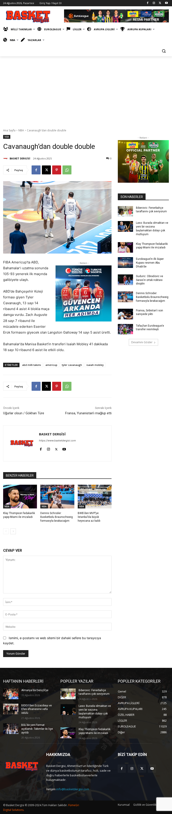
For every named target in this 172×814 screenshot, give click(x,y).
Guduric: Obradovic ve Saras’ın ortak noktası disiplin (149, 280)
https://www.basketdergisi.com (57, 440)
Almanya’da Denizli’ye (34, 690)
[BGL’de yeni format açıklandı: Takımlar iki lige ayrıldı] (10, 728)
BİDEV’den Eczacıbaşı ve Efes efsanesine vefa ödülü (36, 709)
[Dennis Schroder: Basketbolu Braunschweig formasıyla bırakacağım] (57, 496)
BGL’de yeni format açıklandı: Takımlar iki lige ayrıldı (37, 728)
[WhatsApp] (66, 169)
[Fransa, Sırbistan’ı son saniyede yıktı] (125, 314)
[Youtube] (166, 3)
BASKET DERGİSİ (20, 158)
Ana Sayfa (9, 130)
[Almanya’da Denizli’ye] (10, 693)
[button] (163, 51)
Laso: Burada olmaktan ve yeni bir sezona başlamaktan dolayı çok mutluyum (152, 228)
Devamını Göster (142, 342)
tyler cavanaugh (72, 365)
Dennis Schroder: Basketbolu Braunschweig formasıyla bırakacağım (56, 517)
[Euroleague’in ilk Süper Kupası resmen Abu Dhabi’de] (125, 262)
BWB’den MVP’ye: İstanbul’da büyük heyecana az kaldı (89, 517)
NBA (21, 130)
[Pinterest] (56, 169)
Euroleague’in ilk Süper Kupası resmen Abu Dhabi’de (150, 262)
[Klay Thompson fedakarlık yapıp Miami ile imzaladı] (20, 496)
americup (51, 365)
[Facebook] (147, 3)
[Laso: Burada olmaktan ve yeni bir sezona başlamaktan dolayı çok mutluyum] (125, 226)
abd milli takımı (31, 365)
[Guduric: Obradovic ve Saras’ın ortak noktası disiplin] (125, 279)
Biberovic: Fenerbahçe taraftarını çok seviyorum (94, 692)
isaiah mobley (95, 365)
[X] (160, 3)
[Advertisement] (86, 90)
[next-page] (13, 531)
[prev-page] (6, 531)
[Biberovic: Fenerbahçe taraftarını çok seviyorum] (125, 211)
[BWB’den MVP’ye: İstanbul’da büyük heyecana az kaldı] (95, 496)
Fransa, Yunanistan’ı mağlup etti (88, 413)
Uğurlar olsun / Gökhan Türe (23, 413)
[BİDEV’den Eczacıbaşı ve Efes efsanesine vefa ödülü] (10, 709)
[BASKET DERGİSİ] (6, 158)
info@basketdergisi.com (72, 789)
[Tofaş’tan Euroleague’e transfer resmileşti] (125, 329)
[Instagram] (154, 3)
